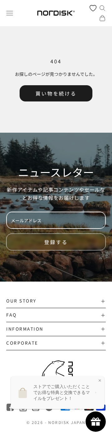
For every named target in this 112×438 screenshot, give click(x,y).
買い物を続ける (56, 93)
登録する (56, 242)
